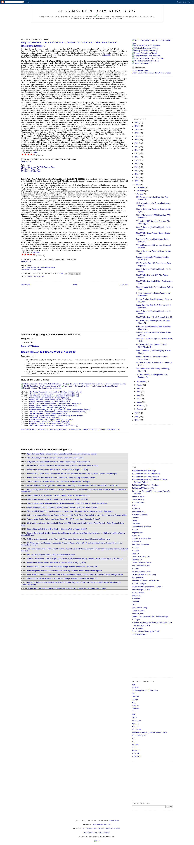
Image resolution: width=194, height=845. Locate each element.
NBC (134, 714)
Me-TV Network (138, 593)
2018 (137, 150)
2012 (137, 171)
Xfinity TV (136, 750)
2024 (137, 129)
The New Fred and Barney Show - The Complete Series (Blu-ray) (54, 394)
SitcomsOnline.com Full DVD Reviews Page (38, 167)
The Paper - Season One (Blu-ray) (42, 418)
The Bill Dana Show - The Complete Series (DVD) (48, 414)
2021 (137, 140)
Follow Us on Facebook (151, 45)
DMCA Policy (104, 833)
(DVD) (68, 402)
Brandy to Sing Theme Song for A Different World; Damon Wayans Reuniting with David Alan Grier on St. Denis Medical (73, 486)
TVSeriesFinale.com (140, 515)
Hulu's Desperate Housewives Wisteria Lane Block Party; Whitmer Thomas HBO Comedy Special (64, 571)
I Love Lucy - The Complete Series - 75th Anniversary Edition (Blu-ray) (56, 416)
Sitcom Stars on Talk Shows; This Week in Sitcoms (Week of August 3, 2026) (57, 529)
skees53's (107, 55)
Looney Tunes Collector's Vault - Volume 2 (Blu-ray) (49, 398)
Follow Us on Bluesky (149, 51)
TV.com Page (31, 169)
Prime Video (136, 729)
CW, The (135, 696)
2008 (137, 184)
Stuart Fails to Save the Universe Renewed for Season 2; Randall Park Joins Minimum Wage (62, 466)
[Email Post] (66, 273)
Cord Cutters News (139, 634)
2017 (137, 153)
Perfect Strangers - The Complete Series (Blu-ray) (48, 420)
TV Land (135, 744)
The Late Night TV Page (141, 590)
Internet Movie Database (141, 527)
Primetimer (136, 524)
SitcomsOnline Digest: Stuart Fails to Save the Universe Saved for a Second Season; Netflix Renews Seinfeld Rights (72, 474)
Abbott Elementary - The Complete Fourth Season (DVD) (50, 400)
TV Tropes (136, 620)
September (141, 381)
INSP (134, 605)
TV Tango (135, 548)
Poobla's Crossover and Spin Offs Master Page (150, 617)
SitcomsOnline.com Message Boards (146, 474)
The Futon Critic (138, 512)
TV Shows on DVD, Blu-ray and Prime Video (85, 429)
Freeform (135, 705)
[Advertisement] (97, 30)
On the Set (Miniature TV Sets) (144, 575)
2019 (137, 147)
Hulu (133, 711)
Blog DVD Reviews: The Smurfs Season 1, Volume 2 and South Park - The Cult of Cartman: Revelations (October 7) (69, 44)
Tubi (133, 741)
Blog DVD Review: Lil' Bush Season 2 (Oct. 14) (154, 317)
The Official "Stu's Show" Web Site (145, 581)
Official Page (31, 171)
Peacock (135, 723)
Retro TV (135, 554)
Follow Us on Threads (149, 53)
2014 (137, 164)
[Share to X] (74, 273)
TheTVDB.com (137, 614)
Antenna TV (136, 596)
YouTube (135, 753)
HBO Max (135, 708)
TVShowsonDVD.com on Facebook (145, 485)
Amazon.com (26, 161)
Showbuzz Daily (138, 500)
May (139, 395)
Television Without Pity (141, 566)
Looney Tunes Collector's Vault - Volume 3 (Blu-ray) (49, 422)
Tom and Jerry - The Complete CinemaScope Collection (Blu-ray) (54, 396)
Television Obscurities (140, 545)
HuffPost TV (136, 542)
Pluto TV (135, 726)
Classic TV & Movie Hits (141, 539)
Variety (134, 521)
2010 (137, 177)
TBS (133, 738)
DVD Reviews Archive (111, 429)
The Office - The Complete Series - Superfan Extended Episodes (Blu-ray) (57, 412)
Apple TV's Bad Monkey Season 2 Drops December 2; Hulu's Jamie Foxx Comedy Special (61, 454)
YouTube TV (136, 756)
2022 (137, 136)
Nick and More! (138, 578)
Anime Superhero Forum (141, 572)
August (140, 385)
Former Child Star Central (141, 563)
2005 (137, 420)
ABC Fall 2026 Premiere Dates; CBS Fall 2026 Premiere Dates (51, 555)
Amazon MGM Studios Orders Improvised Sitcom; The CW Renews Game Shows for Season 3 (63, 519)
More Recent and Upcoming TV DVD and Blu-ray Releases (43, 429)
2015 (137, 160)
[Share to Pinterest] (79, 273)
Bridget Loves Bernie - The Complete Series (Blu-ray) (49, 424)
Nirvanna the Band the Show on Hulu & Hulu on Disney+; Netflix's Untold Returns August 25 (62, 579)
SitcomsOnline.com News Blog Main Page (101, 828)
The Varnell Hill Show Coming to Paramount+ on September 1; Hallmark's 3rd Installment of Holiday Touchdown (69, 511)
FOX (134, 702)
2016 (137, 157)
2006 (137, 417)
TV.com (135, 530)
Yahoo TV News (138, 497)
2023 (137, 133)
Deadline (135, 518)
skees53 (36, 252)
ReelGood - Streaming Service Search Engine (149, 732)
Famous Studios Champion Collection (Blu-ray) (47, 402)
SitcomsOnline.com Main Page (144, 471)
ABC (134, 684)
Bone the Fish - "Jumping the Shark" (146, 631)
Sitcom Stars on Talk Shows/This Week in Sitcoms (151, 73)
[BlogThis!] (72, 273)
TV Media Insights (139, 584)
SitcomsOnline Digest (140, 70)
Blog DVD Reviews (36, 276)
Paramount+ (136, 720)
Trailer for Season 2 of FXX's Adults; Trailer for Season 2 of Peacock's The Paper (58, 482)
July (139, 388)
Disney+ (135, 699)
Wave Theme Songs (140, 608)
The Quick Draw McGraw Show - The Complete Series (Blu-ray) (53, 426)
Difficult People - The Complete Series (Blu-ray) (47, 408)
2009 (137, 181)
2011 (137, 174)
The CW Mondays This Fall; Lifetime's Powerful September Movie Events (55, 458)
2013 (137, 167)
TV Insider (136, 509)
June (139, 392)
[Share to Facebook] (77, 273)
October (140, 194)
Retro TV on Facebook (140, 557)
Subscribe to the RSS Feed (148, 61)
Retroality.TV (137, 560)
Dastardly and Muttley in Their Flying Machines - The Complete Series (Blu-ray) (59, 410)
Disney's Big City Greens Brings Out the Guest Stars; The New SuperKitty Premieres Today (62, 507)
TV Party (135, 569)
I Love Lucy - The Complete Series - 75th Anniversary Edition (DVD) (55, 404)
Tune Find (136, 599)
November (141, 191)
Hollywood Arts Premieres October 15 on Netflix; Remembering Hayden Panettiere (58, 462)
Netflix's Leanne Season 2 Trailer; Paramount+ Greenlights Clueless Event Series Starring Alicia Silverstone (68, 539)
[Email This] (69, 273)
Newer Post (25, 285)
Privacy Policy (90, 833)
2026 (137, 123)
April (139, 399)
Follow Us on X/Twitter (149, 48)
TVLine (134, 506)
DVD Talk (135, 602)
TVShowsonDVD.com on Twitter (144, 488)
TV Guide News (138, 503)
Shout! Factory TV (139, 735)
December (141, 187)
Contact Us (147, 63)
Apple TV (135, 687)
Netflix (134, 717)
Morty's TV (136, 536)
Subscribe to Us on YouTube (152, 58)
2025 (137, 126)
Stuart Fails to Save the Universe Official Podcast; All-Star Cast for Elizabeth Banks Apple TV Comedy (66, 588)
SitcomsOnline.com (101, 824)
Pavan (35, 152)
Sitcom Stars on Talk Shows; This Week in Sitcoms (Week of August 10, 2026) (57, 499)
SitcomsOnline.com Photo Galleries (145, 477)
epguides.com (137, 533)
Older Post (124, 285)
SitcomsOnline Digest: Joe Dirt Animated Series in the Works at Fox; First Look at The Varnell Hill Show (67, 503)
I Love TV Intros (138, 611)
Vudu (134, 747)
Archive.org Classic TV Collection (145, 690)
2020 (137, 143)
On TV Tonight (137, 628)
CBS (134, 693)
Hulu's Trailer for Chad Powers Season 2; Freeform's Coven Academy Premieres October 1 (62, 478)
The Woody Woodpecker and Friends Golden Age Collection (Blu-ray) (55, 392)
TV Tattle (135, 551)
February (140, 405)
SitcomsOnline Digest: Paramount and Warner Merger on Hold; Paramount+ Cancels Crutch (62, 567)
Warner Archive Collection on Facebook (147, 587)
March (139, 402)
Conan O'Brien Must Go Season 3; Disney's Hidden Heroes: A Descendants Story (58, 495)
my (56, 55)
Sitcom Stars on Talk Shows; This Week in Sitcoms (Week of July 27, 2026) (56, 563)
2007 (137, 413)
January (140, 409)
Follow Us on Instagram (151, 56)
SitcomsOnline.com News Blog (97, 11)
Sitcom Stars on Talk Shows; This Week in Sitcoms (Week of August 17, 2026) (57, 470)
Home (75, 285)
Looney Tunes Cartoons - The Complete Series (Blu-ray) (50, 406)
